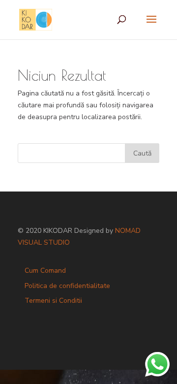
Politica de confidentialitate (67, 285)
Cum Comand (45, 270)
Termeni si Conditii (53, 300)
